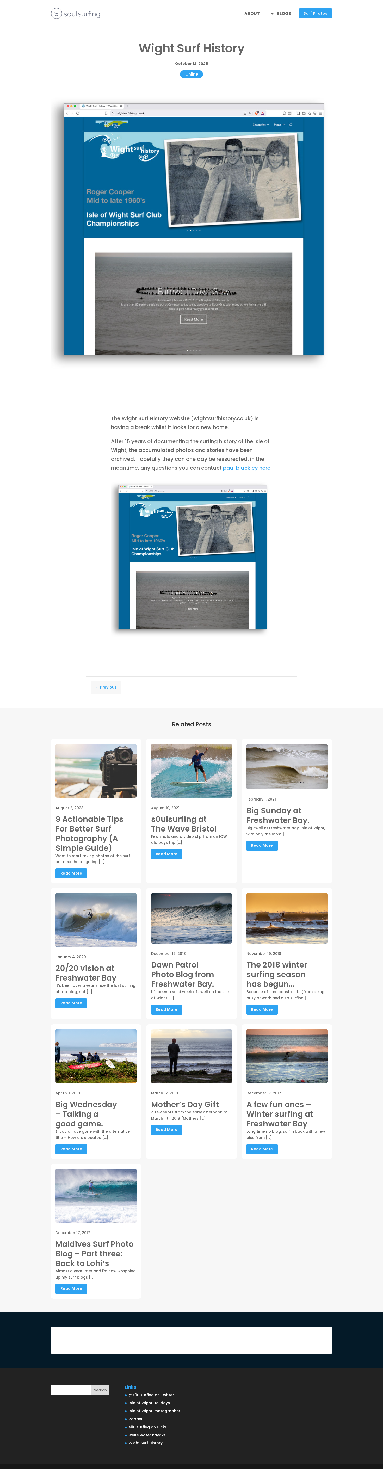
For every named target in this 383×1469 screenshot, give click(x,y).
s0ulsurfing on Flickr (147, 1427)
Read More (71, 873)
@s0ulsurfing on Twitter (151, 1395)
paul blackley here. (247, 468)
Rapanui (136, 1419)
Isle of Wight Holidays (149, 1402)
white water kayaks (147, 1435)
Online (191, 74)
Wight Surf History (146, 1443)
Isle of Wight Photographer (154, 1411)
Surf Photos (316, 13)
